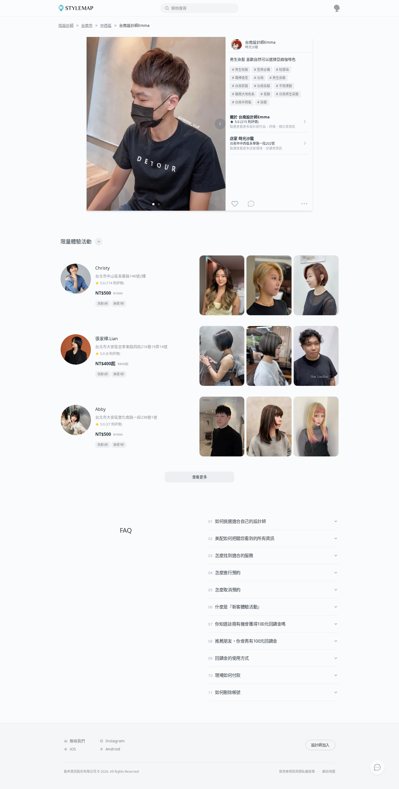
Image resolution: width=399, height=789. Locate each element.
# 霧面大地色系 (243, 94)
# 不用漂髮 (284, 86)
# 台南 (259, 77)
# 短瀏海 (282, 69)
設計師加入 (320, 744)
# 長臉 (265, 94)
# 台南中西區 (241, 102)
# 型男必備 (262, 69)
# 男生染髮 (278, 77)
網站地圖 (328, 771)
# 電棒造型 (240, 77)
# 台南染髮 (262, 86)
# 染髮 (262, 102)
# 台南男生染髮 (287, 94)
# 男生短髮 (240, 69)
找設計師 (66, 25)
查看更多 (199, 476)
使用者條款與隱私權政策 (297, 771)
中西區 (106, 25)
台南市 (87, 25)
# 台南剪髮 (240, 86)
